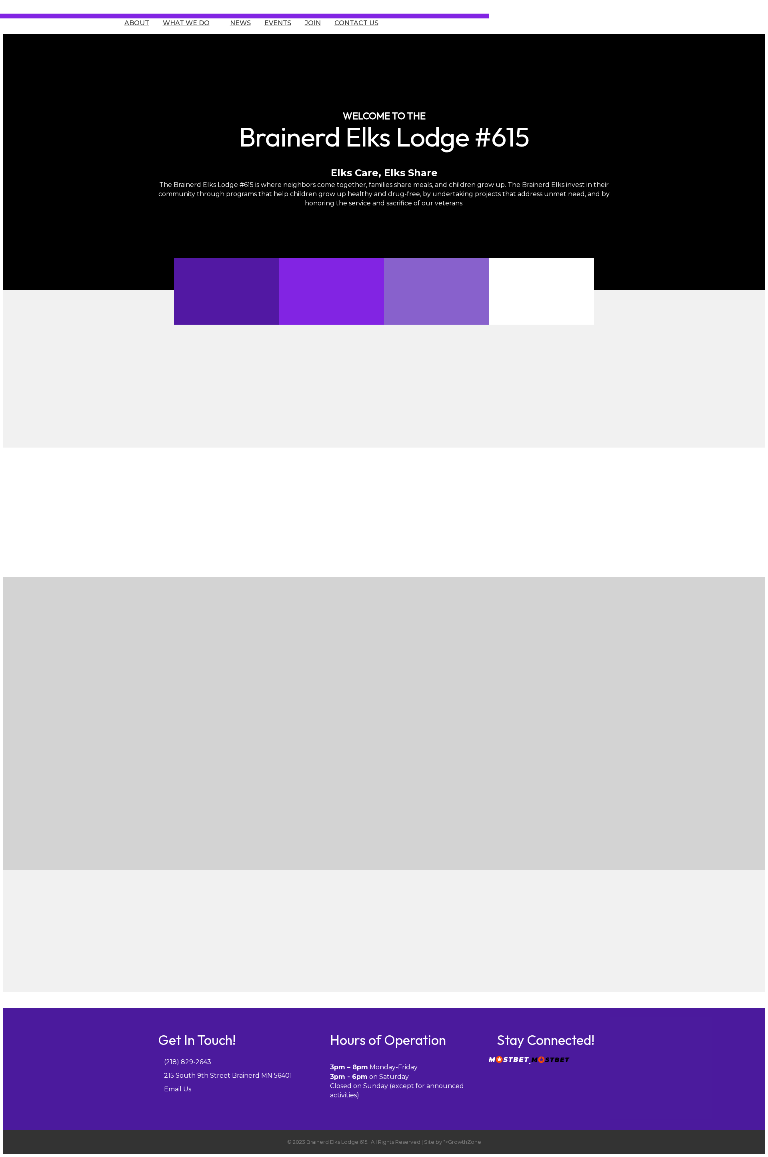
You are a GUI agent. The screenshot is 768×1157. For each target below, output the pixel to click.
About (136, 23)
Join (313, 23)
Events (277, 23)
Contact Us (356, 23)
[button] (279, 821)
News (240, 23)
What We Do (186, 23)
